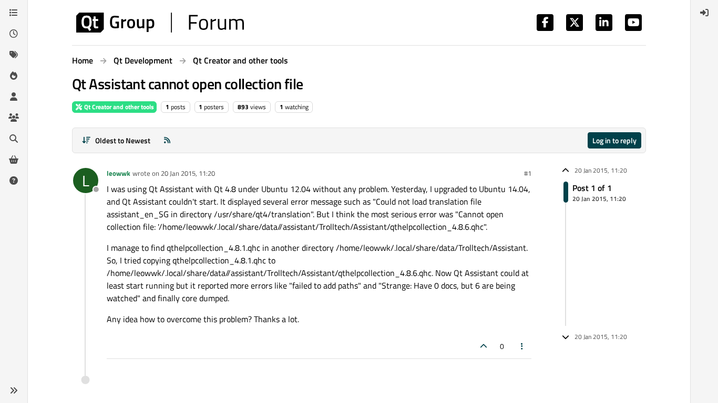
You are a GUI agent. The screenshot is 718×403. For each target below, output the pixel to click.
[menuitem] (704, 12)
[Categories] (13, 12)
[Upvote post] (483, 346)
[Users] (13, 96)
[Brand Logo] (160, 23)
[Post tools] (522, 346)
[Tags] (13, 54)
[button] (13, 390)
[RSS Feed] (167, 140)
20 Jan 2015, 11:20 (188, 173)
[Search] (13, 138)
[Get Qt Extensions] (13, 159)
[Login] (704, 12)
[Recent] (13, 33)
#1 (527, 173)
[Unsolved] (13, 180)
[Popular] (13, 75)
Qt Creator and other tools (118, 107)
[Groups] (13, 117)
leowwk (118, 173)
